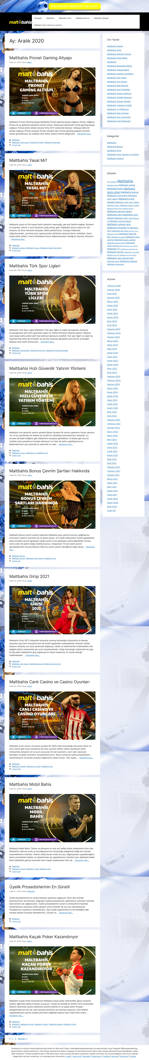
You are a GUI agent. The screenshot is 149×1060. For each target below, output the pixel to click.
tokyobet (115, 1056)
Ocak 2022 (112, 447)
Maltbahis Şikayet (101, 18)
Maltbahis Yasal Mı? (28, 160)
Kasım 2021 (112, 455)
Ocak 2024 (112, 357)
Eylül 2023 (112, 372)
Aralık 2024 (112, 313)
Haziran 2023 (113, 384)
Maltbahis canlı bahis (117, 195)
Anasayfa (38, 18)
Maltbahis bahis (115, 188)
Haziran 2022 (113, 428)
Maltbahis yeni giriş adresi (128, 255)
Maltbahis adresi (127, 185)
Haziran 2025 (113, 298)
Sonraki (22, 1039)
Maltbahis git (31, 453)
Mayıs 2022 (112, 432)
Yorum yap (16, 145)
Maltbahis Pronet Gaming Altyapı (40, 57)
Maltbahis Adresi (115, 46)
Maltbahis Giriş (65, 18)
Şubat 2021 (112, 491)
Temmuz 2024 (114, 333)
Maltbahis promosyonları (116, 243)
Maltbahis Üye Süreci (117, 82)
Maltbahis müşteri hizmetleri (57, 350)
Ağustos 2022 (113, 420)
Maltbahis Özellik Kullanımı (119, 97)
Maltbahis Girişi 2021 (29, 576)
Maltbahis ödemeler (52, 142)
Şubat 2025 (112, 305)
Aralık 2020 (112, 499)
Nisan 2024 (112, 345)
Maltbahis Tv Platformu (118, 109)
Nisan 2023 (112, 392)
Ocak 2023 (112, 400)
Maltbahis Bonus (83, 18)
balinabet (86, 1056)
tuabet (68, 1056)
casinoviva (77, 1056)
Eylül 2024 (112, 325)
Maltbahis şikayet (128, 261)
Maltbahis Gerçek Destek (119, 101)
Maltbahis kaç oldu (120, 231)
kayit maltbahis (112, 182)
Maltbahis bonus (32, 248)
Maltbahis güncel (36, 664)
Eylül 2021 (112, 463)
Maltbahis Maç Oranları (118, 113)
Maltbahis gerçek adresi (119, 211)
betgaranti (124, 1056)
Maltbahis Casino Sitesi (114, 208)
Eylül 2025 (112, 294)
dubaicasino (97, 1056)
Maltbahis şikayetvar (115, 264)
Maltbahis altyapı (18, 248)
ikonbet (133, 1056)
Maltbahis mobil (32, 869)
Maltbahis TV (113, 249)
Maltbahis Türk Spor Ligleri (35, 265)
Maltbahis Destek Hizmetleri (120, 74)
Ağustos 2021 (113, 467)
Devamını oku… (85, 134)
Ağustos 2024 (113, 329)
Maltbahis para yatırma (35, 558)
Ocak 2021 (112, 495)
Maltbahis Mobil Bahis (30, 784)
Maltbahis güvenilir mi (118, 227)
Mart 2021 (112, 487)
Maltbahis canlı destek (20, 350)
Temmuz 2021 (113, 471)
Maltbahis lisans (133, 231)
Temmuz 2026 (114, 286)
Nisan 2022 (112, 436)
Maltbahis (50, 18)
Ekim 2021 (112, 459)
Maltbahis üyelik (113, 261)
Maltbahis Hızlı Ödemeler (119, 121)
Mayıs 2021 (112, 479)
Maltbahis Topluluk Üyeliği (119, 105)
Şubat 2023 (112, 396)
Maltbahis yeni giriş (113, 255)
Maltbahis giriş (114, 214)
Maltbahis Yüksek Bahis (118, 70)
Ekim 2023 (112, 368)
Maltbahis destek (18, 766)
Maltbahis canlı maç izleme (127, 202)
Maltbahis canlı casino (20, 142)
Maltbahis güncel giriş (52, 664)
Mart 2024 (112, 349)
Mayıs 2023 (112, 388)
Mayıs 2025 (112, 301)
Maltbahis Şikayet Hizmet (119, 54)
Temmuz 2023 (114, 380)
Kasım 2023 (112, 365)
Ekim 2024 (112, 321)
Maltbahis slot (42, 453)
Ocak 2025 (112, 309)
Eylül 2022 (112, 416)
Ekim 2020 (112, 506)
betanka (106, 1056)
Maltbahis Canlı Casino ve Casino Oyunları (49, 681)
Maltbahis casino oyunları (129, 205)
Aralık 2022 (112, 404)
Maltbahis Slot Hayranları (119, 117)
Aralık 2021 (112, 451)
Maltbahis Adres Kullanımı (119, 93)
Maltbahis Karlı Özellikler (118, 89)
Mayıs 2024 (112, 341)
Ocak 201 (111, 510)
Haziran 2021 (113, 475)
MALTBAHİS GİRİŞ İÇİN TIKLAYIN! (74, 6)
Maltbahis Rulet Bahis (117, 58)
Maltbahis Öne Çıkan (117, 78)
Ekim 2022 (112, 412)
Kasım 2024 (112, 317)
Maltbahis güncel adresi (120, 221)
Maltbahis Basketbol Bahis (119, 66)
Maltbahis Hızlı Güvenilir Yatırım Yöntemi (47, 368)
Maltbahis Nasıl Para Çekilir (50, 248)
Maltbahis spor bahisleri (130, 246)
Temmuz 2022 (113, 424)
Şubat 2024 (112, 353)
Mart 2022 (112, 439)
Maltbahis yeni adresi (131, 252)
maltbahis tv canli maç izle (128, 249)
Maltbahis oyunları (33, 766)
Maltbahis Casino (37, 142)
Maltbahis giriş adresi (20, 664)
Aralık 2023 (112, 361)
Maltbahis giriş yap (37, 350)
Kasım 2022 (112, 408)
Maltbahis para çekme (125, 240)
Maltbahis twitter (115, 252)
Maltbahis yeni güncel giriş (120, 258)
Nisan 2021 (112, 483)
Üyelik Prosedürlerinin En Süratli (39, 886)
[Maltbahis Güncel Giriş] (20, 21)
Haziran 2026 (113, 290)
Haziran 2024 (113, 337)
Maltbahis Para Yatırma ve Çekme (48, 25)
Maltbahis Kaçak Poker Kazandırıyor (43, 936)
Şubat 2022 (112, 443)
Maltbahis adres (112, 185)
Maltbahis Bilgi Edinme (117, 86)
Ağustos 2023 (113, 376)
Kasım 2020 (112, 503)
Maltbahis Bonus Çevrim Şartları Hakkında (49, 470)
